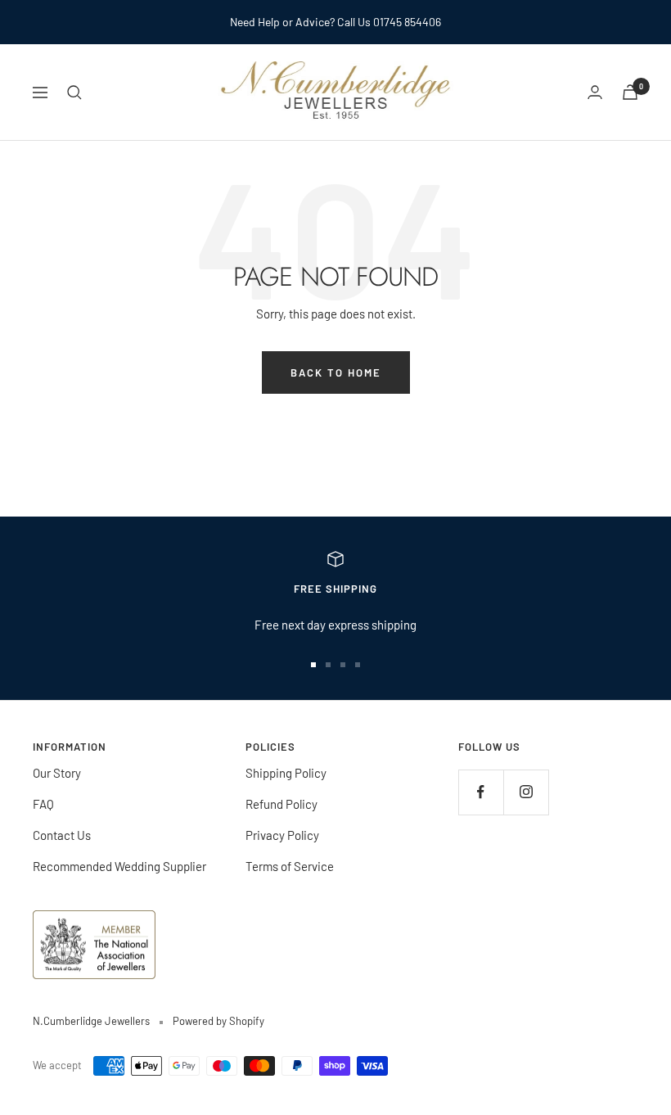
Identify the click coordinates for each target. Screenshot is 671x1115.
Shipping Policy (285, 772)
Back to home (335, 372)
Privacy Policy (282, 835)
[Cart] (630, 92)
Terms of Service (289, 866)
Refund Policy (281, 804)
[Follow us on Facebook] (480, 792)
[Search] (74, 92)
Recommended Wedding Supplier (119, 866)
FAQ (43, 804)
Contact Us (62, 835)
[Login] (595, 92)
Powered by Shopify (218, 1020)
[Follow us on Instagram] (525, 792)
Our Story (57, 772)
